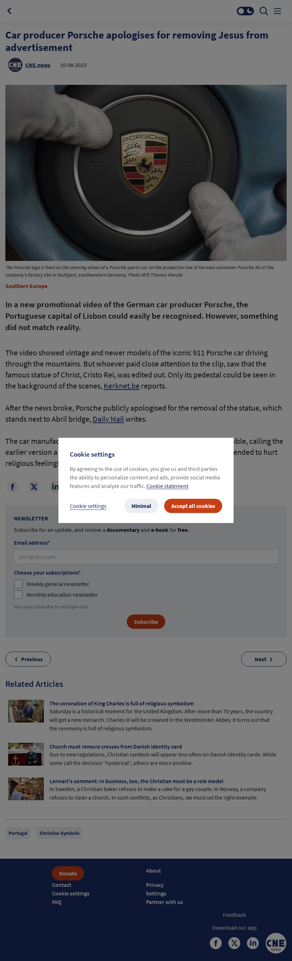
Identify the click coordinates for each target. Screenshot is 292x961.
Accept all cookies (193, 506)
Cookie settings (88, 506)
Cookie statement (167, 486)
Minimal (141, 506)
